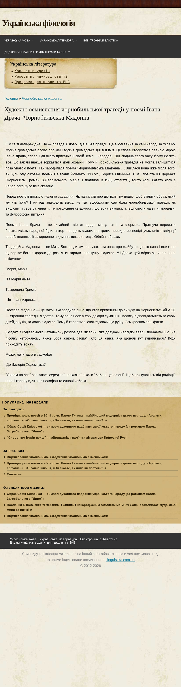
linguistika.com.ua (120, 560)
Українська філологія (38, 22)
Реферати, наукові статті (41, 76)
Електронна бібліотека (100, 40)
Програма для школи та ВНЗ (42, 82)
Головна (11, 98)
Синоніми (14, 474)
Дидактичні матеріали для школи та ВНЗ (35, 52)
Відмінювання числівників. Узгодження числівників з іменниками (57, 457)
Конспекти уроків (32, 71)
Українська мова (17, 40)
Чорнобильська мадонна (42, 98)
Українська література (57, 40)
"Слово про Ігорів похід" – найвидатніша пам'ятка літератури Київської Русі (66, 437)
